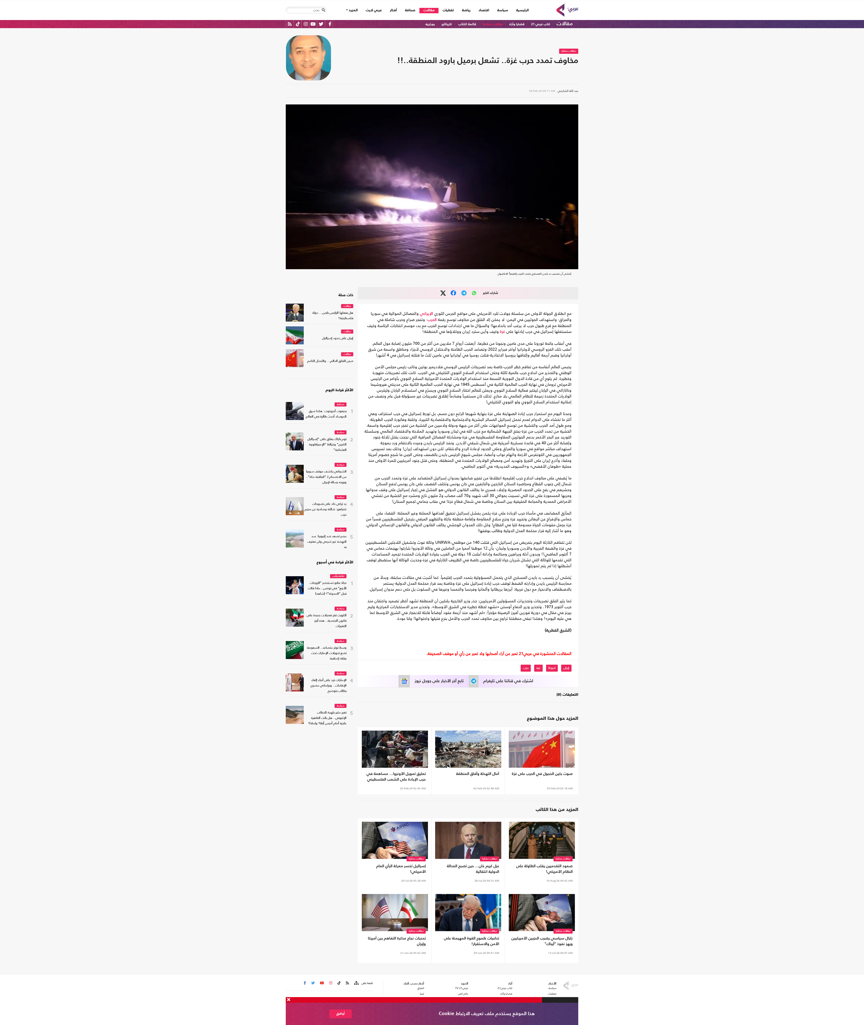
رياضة (466, 10)
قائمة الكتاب (467, 24)
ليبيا (422, 994)
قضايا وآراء (516, 24)
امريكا (552, 668)
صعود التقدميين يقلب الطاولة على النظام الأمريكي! (544, 869)
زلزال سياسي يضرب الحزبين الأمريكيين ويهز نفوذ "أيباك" (542, 941)
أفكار (393, 10)
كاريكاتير (446, 24)
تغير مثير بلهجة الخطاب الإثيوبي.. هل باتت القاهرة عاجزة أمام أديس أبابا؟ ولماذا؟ (327, 718)
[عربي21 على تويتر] (321, 24)
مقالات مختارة (493, 24)
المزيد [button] (353, 10)
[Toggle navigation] (323, 10)
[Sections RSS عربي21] (356, 983)
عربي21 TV (461, 988)
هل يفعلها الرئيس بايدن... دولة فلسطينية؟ (332, 316)
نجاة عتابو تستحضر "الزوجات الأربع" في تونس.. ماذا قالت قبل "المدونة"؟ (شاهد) (327, 588)
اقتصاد (484, 10)
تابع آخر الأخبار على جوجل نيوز (439, 681)
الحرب (432, 320)
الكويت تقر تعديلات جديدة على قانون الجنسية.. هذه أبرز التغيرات (326, 621)
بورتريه (430, 24)
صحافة (410, 10)
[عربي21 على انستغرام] (306, 24)
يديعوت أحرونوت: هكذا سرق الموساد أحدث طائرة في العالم (326, 414)
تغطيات (448, 10)
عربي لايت (374, 10)
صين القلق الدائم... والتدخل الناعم (330, 361)
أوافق (340, 1013)
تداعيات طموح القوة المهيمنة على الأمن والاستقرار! (471, 941)
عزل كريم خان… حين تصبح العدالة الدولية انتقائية (473, 869)
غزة (502, 332)
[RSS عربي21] (290, 24)
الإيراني (426, 314)
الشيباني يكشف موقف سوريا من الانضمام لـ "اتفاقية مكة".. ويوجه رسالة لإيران (326, 477)
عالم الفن (463, 994)
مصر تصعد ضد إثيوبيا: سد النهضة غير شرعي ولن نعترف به (326, 542)
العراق (420, 988)
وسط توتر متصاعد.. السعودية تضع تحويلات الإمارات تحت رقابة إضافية (326, 653)
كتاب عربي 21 (540, 24)
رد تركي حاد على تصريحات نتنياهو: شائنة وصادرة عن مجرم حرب (325, 509)
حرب (526, 668)
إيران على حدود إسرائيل (337, 338)
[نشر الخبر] (443, 293)
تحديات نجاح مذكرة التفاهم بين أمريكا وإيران (397, 941)
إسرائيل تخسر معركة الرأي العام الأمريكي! (401, 869)
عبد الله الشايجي (568, 90)
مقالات (428, 10)
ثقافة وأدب (338, 576)
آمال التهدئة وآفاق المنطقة (477, 774)
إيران (566, 668)
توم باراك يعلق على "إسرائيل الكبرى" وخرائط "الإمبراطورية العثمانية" (327, 445)
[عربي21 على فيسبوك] (329, 24)
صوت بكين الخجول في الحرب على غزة (542, 774)
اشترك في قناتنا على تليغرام (508, 681)
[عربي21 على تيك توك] (298, 24)
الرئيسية (520, 10)
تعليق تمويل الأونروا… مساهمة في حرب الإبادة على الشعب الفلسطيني (396, 776)
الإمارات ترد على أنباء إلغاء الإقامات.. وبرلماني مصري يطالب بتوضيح (328, 686)
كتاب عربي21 (504, 988)
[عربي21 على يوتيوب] (312, 24)
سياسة (502, 10)
